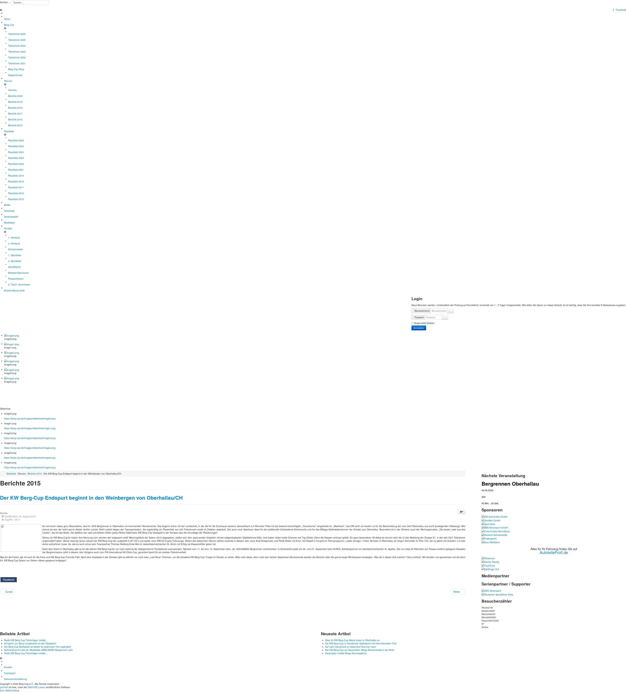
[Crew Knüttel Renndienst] (496, 530)
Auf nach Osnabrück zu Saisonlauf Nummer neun (350, 646)
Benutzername (422, 310)
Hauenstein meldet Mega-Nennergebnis (345, 653)
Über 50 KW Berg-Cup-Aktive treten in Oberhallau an (352, 640)
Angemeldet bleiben (424, 323)
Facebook (621, 9)
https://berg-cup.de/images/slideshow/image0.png (29, 418)
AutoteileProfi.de (554, 552)
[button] (461, 511)
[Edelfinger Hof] (490, 568)
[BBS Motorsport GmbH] (495, 527)
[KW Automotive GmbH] (494, 516)
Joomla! (4, 687)
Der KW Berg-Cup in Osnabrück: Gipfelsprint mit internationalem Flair (361, 643)
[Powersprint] (489, 538)
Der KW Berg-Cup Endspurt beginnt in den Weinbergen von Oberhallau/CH (91, 497)
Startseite (11, 473)
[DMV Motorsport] (491, 590)
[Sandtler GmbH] (491, 520)
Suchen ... (5, 2)
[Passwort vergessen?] (445, 317)
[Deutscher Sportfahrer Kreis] (497, 594)
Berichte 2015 (35, 473)
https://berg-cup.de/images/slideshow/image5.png (29, 457)
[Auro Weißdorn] (491, 541)
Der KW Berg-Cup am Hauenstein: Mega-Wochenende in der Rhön (359, 650)
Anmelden (419, 328)
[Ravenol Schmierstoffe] (494, 534)
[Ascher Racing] (490, 561)
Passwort (419, 317)
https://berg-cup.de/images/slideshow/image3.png (29, 438)
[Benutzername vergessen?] (450, 310)
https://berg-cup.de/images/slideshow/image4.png (29, 447)
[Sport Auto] (488, 523)
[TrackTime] (488, 565)
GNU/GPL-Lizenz (36, 687)
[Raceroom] (488, 558)
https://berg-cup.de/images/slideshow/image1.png (29, 428)
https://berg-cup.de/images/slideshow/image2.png (29, 467)
